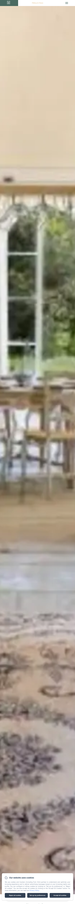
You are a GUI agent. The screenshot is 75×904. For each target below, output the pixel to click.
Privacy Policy (34, 890)
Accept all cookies (60, 895)
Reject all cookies (15, 895)
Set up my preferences (37, 895)
